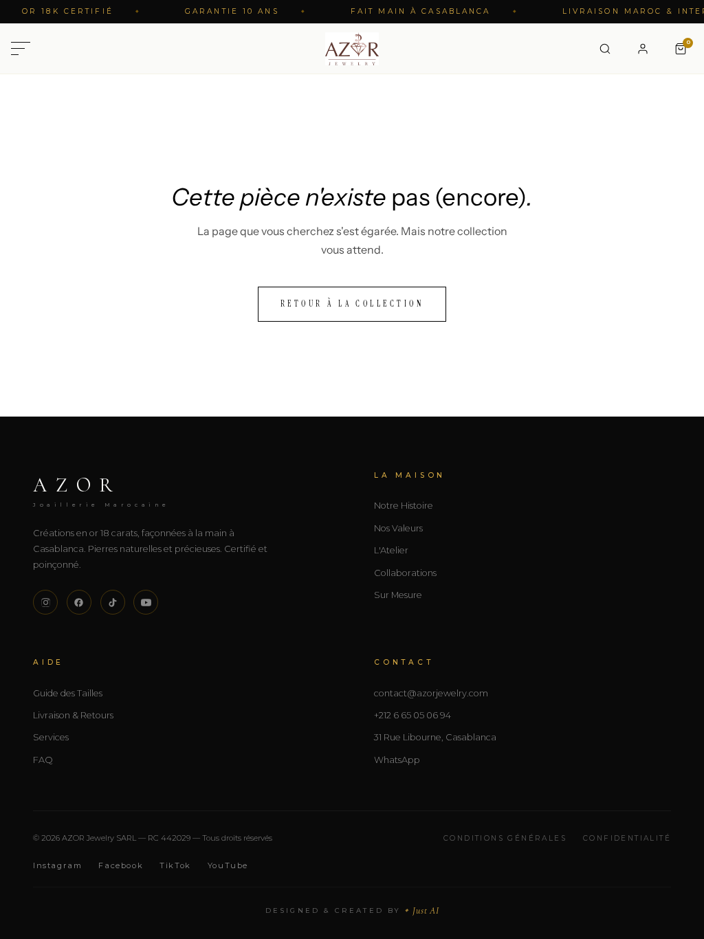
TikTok (175, 865)
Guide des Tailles (67, 693)
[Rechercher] (605, 48)
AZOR (101, 490)
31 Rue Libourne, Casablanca (435, 737)
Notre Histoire (403, 505)
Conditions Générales (504, 838)
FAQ (43, 760)
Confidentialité (627, 838)
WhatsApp (397, 760)
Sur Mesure (398, 595)
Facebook (120, 865)
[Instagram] (45, 602)
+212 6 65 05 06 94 (412, 715)
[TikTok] (112, 602)
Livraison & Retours (73, 715)
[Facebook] (79, 602)
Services (51, 737)
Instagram (57, 865)
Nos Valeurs (398, 528)
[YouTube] (145, 602)
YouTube (228, 865)
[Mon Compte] (642, 48)
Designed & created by (352, 910)
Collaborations (405, 573)
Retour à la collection (352, 303)
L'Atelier (391, 550)
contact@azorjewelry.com (431, 693)
